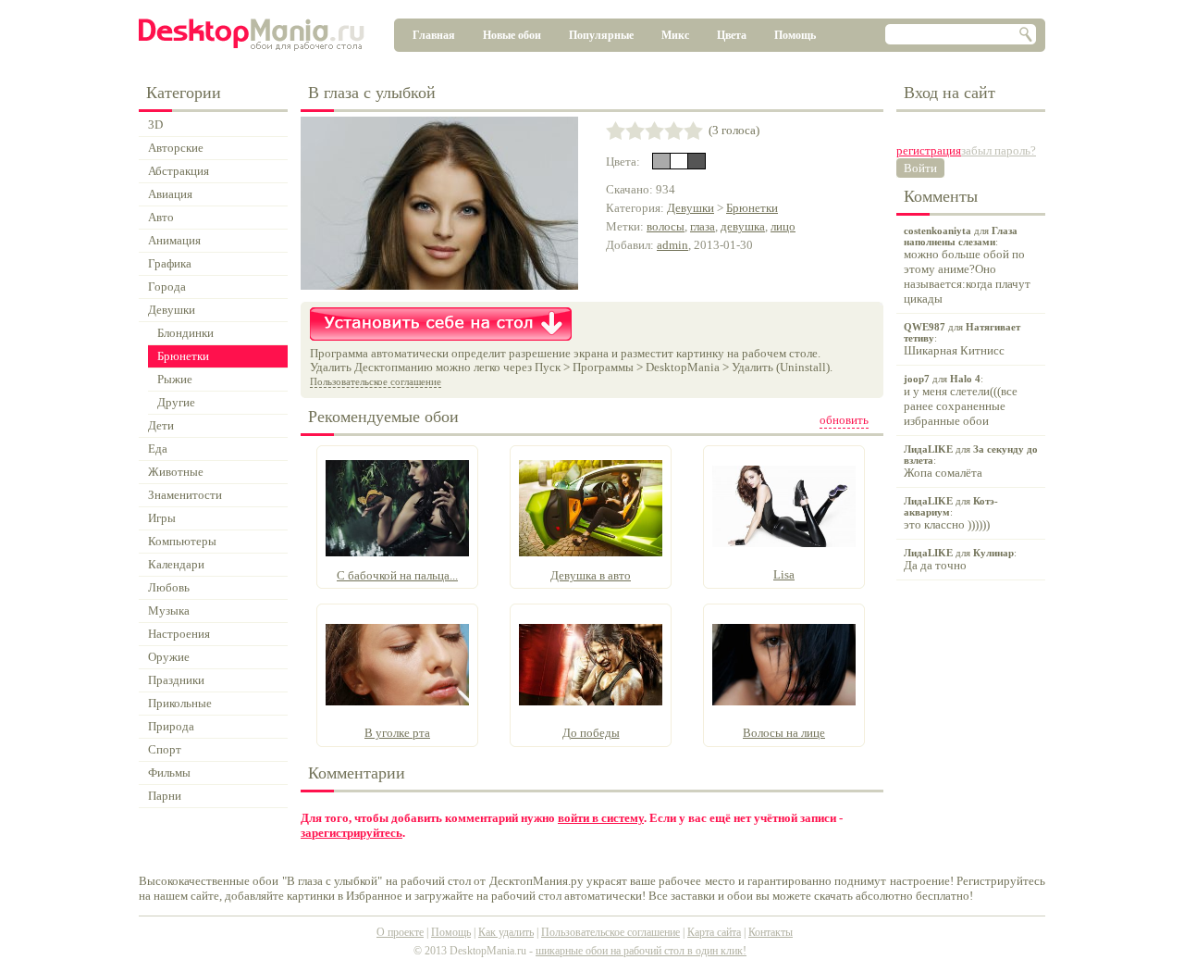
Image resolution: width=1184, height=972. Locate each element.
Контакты (770, 932)
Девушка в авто (590, 575)
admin (672, 245)
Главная (434, 35)
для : (967, 265)
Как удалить (506, 932)
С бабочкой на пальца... (397, 575)
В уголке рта (397, 733)
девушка (743, 226)
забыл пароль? (998, 150)
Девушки (690, 208)
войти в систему (601, 818)
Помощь (795, 35)
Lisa (784, 574)
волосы (665, 226)
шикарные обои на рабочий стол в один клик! (641, 950)
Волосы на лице (784, 733)
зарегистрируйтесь (351, 833)
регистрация (928, 150)
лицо (783, 226)
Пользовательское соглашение (375, 381)
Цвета (731, 35)
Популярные (601, 35)
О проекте (400, 932)
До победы (591, 733)
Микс (675, 35)
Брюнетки (752, 208)
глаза (702, 226)
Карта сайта (714, 932)
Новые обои (512, 35)
